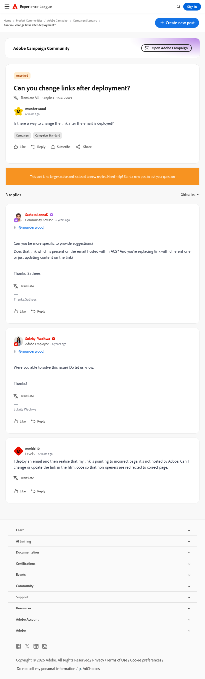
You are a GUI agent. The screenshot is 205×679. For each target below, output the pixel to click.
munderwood (35, 108)
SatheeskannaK (36, 214)
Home (7, 20)
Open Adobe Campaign (170, 48)
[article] (101, 263)
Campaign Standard (85, 20)
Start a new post (135, 176)
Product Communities (29, 20)
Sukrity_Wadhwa (37, 338)
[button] (177, 23)
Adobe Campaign (57, 20)
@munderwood (31, 227)
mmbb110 (32, 448)
